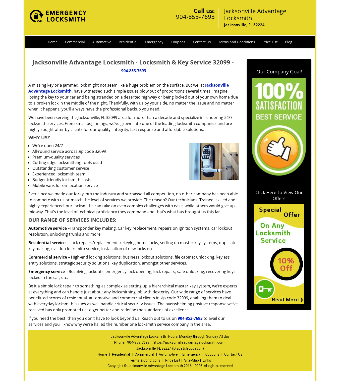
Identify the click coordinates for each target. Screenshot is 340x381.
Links (207, 360)
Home (52, 42)
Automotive (101, 42)
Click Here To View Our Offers (279, 195)
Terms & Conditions (145, 360)
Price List (270, 42)
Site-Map (191, 360)
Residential (128, 42)
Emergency (154, 42)
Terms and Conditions (236, 42)
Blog (288, 42)
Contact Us (202, 42)
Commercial (75, 42)
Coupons (178, 42)
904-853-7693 (195, 16)
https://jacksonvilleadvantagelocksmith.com (189, 342)
